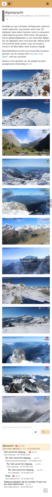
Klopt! (8, 475)
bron (29, 63)
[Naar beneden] (45, 490)
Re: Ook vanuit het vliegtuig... (19, 457)
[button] (35, 431)
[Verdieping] (9, 4)
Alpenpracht (8, 445)
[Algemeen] (4, 4)
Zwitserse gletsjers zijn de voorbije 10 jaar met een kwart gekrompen (25, 482)
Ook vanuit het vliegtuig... (16, 451)
